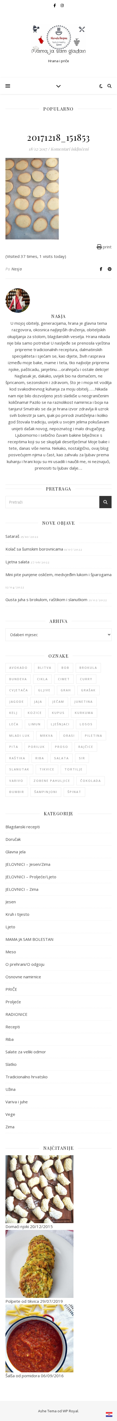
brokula (88, 668)
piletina (93, 735)
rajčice (85, 747)
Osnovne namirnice (23, 976)
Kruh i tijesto (17, 914)
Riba (9, 1039)
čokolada (90, 781)
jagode (16, 701)
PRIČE (11, 989)
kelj (13, 713)
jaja (38, 701)
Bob (65, 668)
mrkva (46, 735)
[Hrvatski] (109, 1414)
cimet (64, 679)
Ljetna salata (17, 561)
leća (14, 724)
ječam (58, 701)
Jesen (10, 901)
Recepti (12, 1026)
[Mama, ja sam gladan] (58, 39)
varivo (16, 781)
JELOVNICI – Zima (21, 889)
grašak (88, 690)
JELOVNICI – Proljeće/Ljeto (30, 876)
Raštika (17, 758)
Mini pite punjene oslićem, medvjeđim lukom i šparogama (58, 574)
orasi (69, 735)
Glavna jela (15, 851)
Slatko (11, 1064)
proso (61, 747)
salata (61, 758)
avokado (18, 668)
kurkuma (84, 713)
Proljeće (13, 1001)
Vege (10, 1114)
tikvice (46, 769)
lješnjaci (60, 724)
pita (13, 747)
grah (66, 690)
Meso (10, 951)
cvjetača (18, 690)
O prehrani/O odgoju (24, 964)
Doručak (13, 839)
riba (39, 758)
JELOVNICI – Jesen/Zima (27, 864)
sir (82, 758)
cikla (42, 679)
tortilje (73, 769)
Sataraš (12, 536)
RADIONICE (16, 1014)
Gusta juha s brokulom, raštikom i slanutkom (46, 599)
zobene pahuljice (51, 781)
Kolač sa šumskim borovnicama (34, 549)
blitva (44, 668)
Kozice (35, 713)
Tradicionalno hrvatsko (26, 1076)
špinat (74, 792)
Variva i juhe (16, 1101)
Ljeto (10, 926)
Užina (10, 1089)
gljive (44, 690)
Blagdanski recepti (22, 826)
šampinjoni (45, 792)
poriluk (36, 747)
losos (86, 724)
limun (35, 724)
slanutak (19, 769)
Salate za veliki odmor (25, 1051)
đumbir (16, 792)
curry (86, 679)
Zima (9, 1126)
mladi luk (19, 735)
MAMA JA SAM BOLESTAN (29, 939)
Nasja (16, 268)
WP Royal (70, 1410)
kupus (58, 713)
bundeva (18, 679)
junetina (83, 701)
